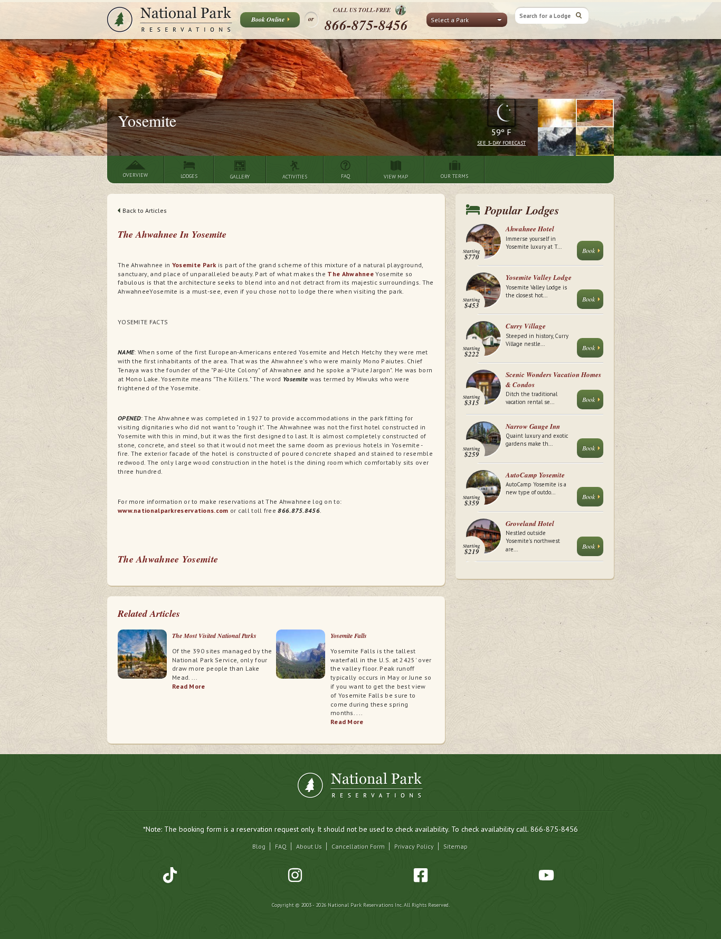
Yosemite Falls (348, 635)
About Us (309, 846)
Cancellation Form (358, 846)
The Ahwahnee (350, 274)
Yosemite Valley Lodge (539, 277)
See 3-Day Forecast (501, 142)
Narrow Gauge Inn (533, 426)
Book (588, 250)
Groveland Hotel (530, 523)
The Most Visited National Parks (214, 635)
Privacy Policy (414, 846)
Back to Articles (144, 210)
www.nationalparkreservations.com (173, 510)
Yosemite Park (194, 265)
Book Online (267, 19)
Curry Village (526, 326)
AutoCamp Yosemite (535, 475)
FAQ (281, 846)
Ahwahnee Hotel (530, 228)
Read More (216, 136)
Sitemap (455, 846)
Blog (258, 846)
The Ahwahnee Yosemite (168, 559)
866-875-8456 (366, 25)
